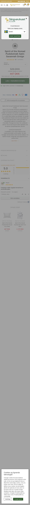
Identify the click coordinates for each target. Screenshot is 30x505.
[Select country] (6, 5)
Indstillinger (7, 499)
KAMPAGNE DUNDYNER (6, 1)
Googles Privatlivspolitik (16, 493)
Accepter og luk (18, 499)
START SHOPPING (15, 36)
